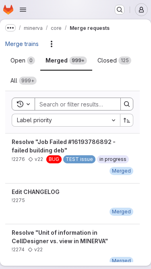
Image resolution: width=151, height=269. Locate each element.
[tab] (22, 60)
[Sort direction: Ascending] (126, 120)
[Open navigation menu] (23, 9)
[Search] (126, 104)
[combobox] (66, 120)
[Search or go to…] (119, 10)
